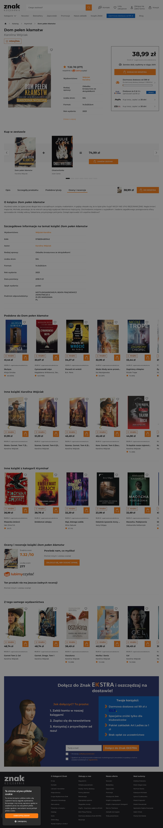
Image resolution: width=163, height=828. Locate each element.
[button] (21, 821)
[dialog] (22, 805)
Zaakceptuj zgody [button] (22, 816)
